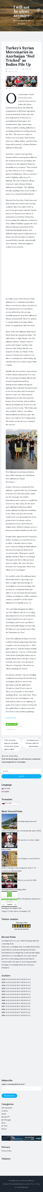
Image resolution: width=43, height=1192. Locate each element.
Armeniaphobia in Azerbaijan (14, 762)
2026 (3, 979)
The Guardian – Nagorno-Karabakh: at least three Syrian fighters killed (11, 744)
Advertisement (7, 1108)
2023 (3, 988)
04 (13, 979)
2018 (3, 1003)
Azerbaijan (9, 729)
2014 (3, 1015)
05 (15, 979)
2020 (3, 997)
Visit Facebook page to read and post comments (21, 759)
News (10, 71)
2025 (3, 982)
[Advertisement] (21, 273)
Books (4, 1114)
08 (22, 982)
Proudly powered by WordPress (21, 1181)
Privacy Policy (7, 1151)
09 (24, 982)
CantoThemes (22, 1187)
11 (28, 991)
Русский (8, 803)
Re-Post (15, 71)
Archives (5, 1111)
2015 (3, 1012)
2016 (3, 1009)
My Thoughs (6, 1120)
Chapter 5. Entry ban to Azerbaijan (14, 911)
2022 (3, 991)
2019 (3, 1000)
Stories (4, 1129)
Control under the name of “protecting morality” (19, 962)
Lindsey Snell (11, 718)
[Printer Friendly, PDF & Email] (11, 724)
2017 (3, 1006)
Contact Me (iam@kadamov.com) (16, 1184)
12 (30, 982)
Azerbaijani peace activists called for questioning (32, 743)
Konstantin (28, 69)
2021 (3, 994)
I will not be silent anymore (21, 11)
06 (18, 979)
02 (9, 979)
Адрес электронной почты (13, 1084)
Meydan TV (6, 1117)
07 (20, 979)
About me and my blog (10, 756)
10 (26, 982)
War (14, 729)
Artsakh (19, 727)
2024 (3, 985)
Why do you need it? (25, 880)
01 (7, 979)
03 (11, 979)
